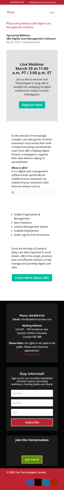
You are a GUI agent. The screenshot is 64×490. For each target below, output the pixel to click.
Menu (52, 12)
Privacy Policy (32, 354)
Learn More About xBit (32, 278)
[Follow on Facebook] (30, 482)
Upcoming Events (31, 42)
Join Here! (32, 459)
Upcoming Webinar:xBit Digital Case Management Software (31, 37)
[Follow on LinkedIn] (46, 482)
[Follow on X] (38, 482)
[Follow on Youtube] (54, 482)
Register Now (32, 105)
